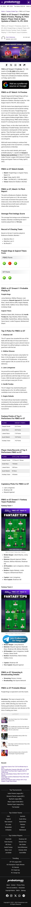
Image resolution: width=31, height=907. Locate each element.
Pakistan (22, 824)
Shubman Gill (22, 839)
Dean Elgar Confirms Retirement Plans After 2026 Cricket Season (15, 777)
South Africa (22, 819)
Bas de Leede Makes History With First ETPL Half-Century (15, 774)
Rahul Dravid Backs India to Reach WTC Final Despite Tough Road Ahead (14, 780)
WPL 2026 (10, 6)
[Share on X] (11, 65)
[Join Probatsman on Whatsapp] (19, 896)
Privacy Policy (21, 885)
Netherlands (22, 830)
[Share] (24, 65)
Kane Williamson (22, 847)
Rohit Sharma (8, 842)
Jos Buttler (8, 852)
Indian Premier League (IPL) (15, 793)
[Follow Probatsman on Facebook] (7, 896)
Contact (13, 885)
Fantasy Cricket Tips (12, 11)
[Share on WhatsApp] (15, 65)
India (8, 816)
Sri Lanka (8, 824)
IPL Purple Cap (15, 870)
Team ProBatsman (10, 37)
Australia (22, 816)
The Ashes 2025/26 (19, 6)
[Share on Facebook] (6, 65)
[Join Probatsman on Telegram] (23, 896)
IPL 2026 (3, 6)
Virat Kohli (8, 839)
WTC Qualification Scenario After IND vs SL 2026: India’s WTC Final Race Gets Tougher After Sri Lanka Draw (18, 728)
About (8, 885)
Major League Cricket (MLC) (15, 801)
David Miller (22, 852)
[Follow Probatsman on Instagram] (11, 896)
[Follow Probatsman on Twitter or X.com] (15, 896)
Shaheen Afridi (23, 850)
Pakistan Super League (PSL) (15, 804)
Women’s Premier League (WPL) (15, 796)
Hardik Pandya (8, 847)
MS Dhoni (8, 844)
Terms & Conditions (11, 887)
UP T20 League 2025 (15, 862)
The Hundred (15, 807)
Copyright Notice (10, 890)
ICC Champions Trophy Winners (15, 864)
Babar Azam (8, 850)
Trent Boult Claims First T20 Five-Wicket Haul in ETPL (14, 767)
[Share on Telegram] (20, 65)
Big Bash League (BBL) (15, 799)
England (8, 819)
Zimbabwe (8, 830)
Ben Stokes (22, 844)
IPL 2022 (12, 71)
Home (3, 11)
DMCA (18, 890)
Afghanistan (22, 821)
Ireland (23, 827)
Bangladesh (8, 827)
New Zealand (8, 821)
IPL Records (15, 867)
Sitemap (23, 890)
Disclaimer (22, 887)
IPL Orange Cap (15, 873)
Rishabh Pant (22, 842)
